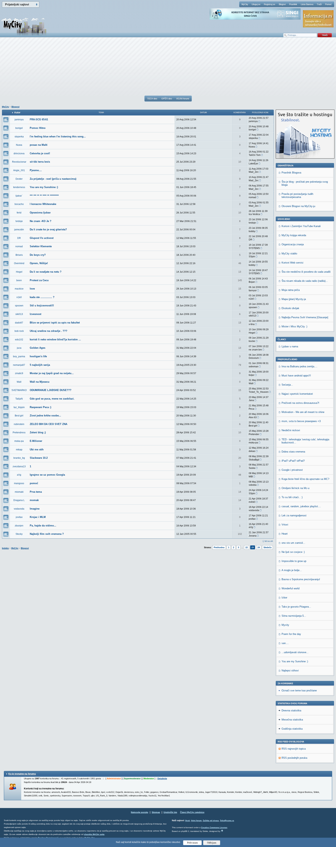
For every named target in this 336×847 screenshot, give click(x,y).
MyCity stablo (289, 253)
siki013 (19, 314)
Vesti (187, 820)
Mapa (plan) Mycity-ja (294, 299)
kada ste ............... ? (42, 297)
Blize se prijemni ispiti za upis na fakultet (55, 322)
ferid (19, 212)
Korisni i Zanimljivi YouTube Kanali (301, 226)
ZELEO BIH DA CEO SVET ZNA (48, 424)
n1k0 (19, 297)
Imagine (34, 508)
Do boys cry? (38, 254)
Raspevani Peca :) (40, 407)
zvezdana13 (19, 466)
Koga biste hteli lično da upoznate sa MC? (305, 479)
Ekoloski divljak (290, 308)
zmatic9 (19, 373)
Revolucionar (19, 161)
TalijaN (19, 398)
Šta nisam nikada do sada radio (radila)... (305, 280)
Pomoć (328, 4)
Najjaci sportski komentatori (297, 393)
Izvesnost (35, 314)
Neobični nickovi (291, 430)
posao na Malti (38, 144)
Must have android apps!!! (296, 375)
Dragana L (19, 500)
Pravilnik (293, 4)
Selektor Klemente (41, 246)
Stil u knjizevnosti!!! (42, 305)
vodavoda (19, 508)
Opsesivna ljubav (40, 212)
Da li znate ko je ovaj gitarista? (48, 229)
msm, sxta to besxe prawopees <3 (301, 421)
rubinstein (19, 424)
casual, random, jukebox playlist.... (301, 506)
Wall (19, 382)
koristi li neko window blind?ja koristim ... (55, 339)
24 (258, 547)
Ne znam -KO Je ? (40, 221)
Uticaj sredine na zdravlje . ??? (48, 330)
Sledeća (267, 547)
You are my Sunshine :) (44, 187)
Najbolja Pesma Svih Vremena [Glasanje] (305, 317)
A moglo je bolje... (292, 570)
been (19, 280)
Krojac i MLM (38, 517)
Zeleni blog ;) (38, 432)
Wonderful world (290, 588)
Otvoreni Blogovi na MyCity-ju (298, 206)
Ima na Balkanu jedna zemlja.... (299, 366)
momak (34, 500)
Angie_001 (19, 170)
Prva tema (36, 491)
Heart (285, 533)
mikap (19, 449)
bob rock (19, 331)
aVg (19, 474)
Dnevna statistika (291, 710)
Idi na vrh (269, 541)
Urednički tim (170, 812)
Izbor (284, 597)
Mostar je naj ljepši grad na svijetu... (52, 373)
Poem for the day (291, 634)
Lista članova (307, 4)
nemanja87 (19, 365)
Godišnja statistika (292, 728)
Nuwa (19, 145)
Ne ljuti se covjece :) (293, 552)
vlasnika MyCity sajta (94, 834)
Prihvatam (192, 842)
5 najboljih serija (40, 364)
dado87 (19, 322)
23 (252, 547)
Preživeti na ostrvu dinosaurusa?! (300, 402)
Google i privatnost (292, 469)
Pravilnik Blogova (291, 172)
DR (19, 238)
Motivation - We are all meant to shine (303, 412)
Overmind (19, 263)
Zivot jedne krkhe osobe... (45, 415)
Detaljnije (162, 778)
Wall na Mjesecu (39, 381)
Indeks (5, 548)
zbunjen (19, 525)
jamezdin (19, 229)
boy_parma (19, 356)
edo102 (19, 339)
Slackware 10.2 (39, 457)
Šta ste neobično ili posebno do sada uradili (306, 271)
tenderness (19, 187)
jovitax (19, 517)
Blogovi (282, 4)
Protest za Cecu (39, 280)
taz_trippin (19, 407)
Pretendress (19, 432)
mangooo (19, 483)
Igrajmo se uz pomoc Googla (47, 474)
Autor (17, 112)
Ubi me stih (37, 449)
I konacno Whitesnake (43, 204)
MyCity (245, 4)
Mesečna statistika (292, 719)
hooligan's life (38, 356)
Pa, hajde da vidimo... (43, 525)
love (32, 288)
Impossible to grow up (294, 561)
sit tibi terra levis (40, 161)
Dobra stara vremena (293, 451)
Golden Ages (37, 347)
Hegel (19, 271)
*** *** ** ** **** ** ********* (44, 195)
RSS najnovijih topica (294, 748)
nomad (19, 246)
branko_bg (19, 458)
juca (19, 348)
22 (246, 547)
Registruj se (269, 4)
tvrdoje (19, 221)
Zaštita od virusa (211, 820)
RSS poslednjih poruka (294, 757)
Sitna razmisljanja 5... (294, 615)
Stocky (19, 534)
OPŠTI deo (166, 98)
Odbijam (211, 842)
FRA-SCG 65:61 (39, 119)
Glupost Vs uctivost (41, 238)
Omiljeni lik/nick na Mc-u (295, 488)
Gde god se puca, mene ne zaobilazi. (52, 398)
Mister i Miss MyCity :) (294, 326)
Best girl (19, 415)
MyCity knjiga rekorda (294, 235)
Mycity (285, 624)
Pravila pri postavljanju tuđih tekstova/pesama (297, 195)
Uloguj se (256, 4)
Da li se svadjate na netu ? (45, 271)
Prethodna (219, 547)
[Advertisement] (168, 68)
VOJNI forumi (182, 98)
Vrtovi (285, 524)
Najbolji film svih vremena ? (47, 533)
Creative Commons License (214, 827)
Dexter (19, 179)
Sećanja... (287, 384)
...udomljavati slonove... (295, 652)
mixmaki (19, 492)
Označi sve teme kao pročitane (299, 690)
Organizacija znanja (293, 244)
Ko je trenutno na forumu (22, 773)
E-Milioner (36, 441)
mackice (19, 288)
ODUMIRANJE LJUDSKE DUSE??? (50, 390)
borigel (19, 128)
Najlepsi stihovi (290, 670)
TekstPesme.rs (227, 820)
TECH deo (152, 98)
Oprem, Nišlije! (39, 263)
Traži (319, 4)
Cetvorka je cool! (40, 153)
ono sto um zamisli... (293, 542)
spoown (19, 305)
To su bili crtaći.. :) (292, 497)
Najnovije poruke (139, 812)
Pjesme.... (36, 170)
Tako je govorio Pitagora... (296, 606)
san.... (285, 643)
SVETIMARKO (19, 390)
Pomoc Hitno (38, 128)
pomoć (34, 483)
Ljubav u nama (290, 346)
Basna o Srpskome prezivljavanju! (301, 579)
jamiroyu (19, 119)
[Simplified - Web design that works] (222, 830)
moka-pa (19, 441)
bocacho (19, 204)
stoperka (19, 136)
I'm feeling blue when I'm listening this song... (58, 136)
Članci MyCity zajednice (192, 812)
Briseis (19, 255)
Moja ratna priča (291, 290)
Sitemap (156, 812)
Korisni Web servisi (292, 262)
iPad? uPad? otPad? (293, 460)
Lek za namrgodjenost (294, 515)
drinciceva (19, 153)
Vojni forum (196, 820)
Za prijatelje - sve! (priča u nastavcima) (53, 178)
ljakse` (19, 195)
